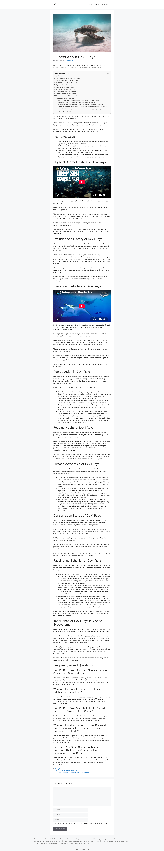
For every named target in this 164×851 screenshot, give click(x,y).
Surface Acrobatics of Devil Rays (66, 89)
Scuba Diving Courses (102, 4)
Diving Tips (58, 769)
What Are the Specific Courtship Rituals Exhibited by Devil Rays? (77, 102)
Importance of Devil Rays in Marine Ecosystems (71, 96)
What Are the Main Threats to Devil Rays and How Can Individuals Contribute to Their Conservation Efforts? (83, 107)
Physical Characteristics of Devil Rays (68, 78)
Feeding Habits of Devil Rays (65, 87)
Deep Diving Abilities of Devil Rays (66, 82)
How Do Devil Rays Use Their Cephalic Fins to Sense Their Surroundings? (79, 100)
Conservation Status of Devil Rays (66, 91)
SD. (55, 4)
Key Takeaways (60, 76)
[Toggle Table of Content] (107, 73)
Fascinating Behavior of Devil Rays (66, 93)
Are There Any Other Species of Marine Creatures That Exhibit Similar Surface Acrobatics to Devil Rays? (81, 111)
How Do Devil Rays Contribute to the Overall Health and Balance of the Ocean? (81, 104)
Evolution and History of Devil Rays (67, 80)
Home (90, 4)
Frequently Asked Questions (65, 98)
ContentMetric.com (84, 849)
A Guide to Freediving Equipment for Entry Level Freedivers (72, 772)
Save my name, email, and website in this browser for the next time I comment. (82, 823)
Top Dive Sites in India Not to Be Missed (66, 770)
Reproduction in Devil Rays (64, 85)
